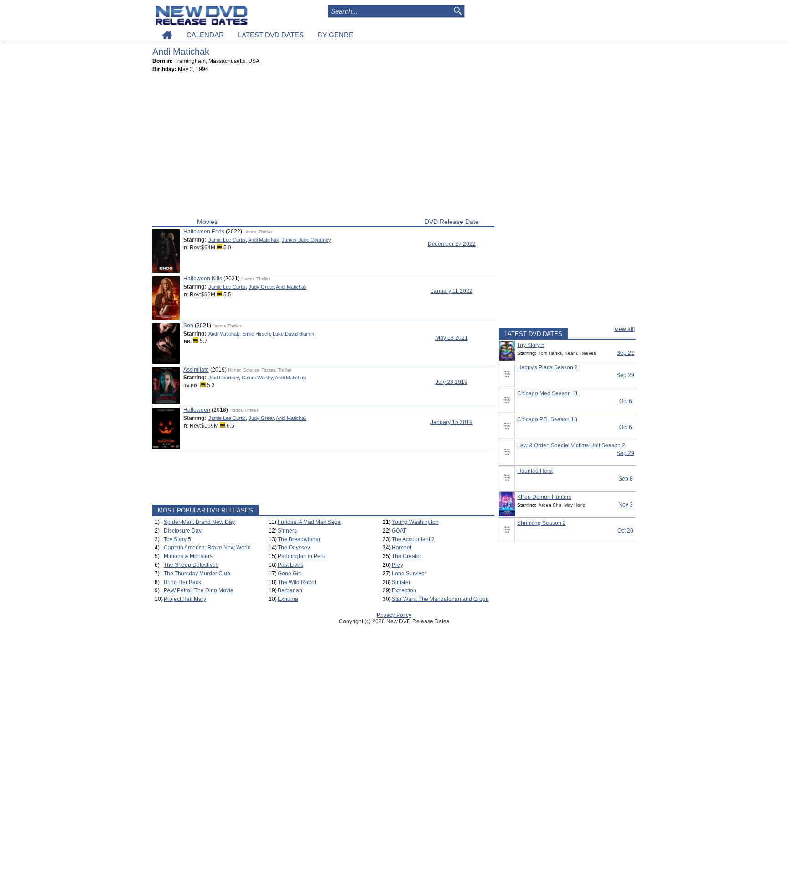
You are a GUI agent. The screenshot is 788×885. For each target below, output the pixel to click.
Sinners (287, 531)
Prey (397, 565)
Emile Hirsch (256, 333)
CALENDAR (205, 35)
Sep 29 (625, 375)
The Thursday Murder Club (197, 573)
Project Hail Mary (185, 599)
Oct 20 (625, 531)
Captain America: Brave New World (207, 547)
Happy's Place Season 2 (547, 367)
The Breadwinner (299, 539)
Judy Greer (261, 287)
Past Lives (290, 565)
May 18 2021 (451, 338)
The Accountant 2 (413, 539)
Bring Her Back (182, 582)
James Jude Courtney (306, 240)
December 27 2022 (452, 244)
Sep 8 (625, 479)
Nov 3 (625, 505)
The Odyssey (294, 547)
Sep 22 (625, 353)
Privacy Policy (394, 615)
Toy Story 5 (177, 539)
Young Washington (415, 522)
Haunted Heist (535, 471)
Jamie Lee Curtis (227, 240)
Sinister (401, 582)
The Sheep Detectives (191, 565)
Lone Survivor (409, 573)
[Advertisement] (323, 147)
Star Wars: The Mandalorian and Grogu (440, 599)
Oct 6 (625, 401)
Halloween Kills (202, 278)
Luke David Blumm (293, 333)
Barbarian (290, 590)
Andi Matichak (263, 240)
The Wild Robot (297, 582)
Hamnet (401, 547)
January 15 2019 (451, 422)
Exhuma (288, 599)
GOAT (399, 531)
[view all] (624, 329)
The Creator (406, 556)
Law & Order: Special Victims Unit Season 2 (571, 445)
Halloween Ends (203, 231)
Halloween (196, 410)
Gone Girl (289, 573)
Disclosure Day (183, 531)
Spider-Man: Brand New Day (199, 522)
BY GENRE (335, 35)
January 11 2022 (451, 291)
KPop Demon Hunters (544, 497)
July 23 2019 (451, 382)
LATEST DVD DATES (271, 35)
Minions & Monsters (188, 556)
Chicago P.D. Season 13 (547, 419)
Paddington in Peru (302, 556)
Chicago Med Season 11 (547, 393)
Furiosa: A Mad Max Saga (309, 522)
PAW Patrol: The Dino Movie (198, 590)
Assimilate (196, 370)
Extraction (404, 590)
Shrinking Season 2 (541, 523)
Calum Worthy (257, 377)
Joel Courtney (223, 377)
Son (188, 325)
